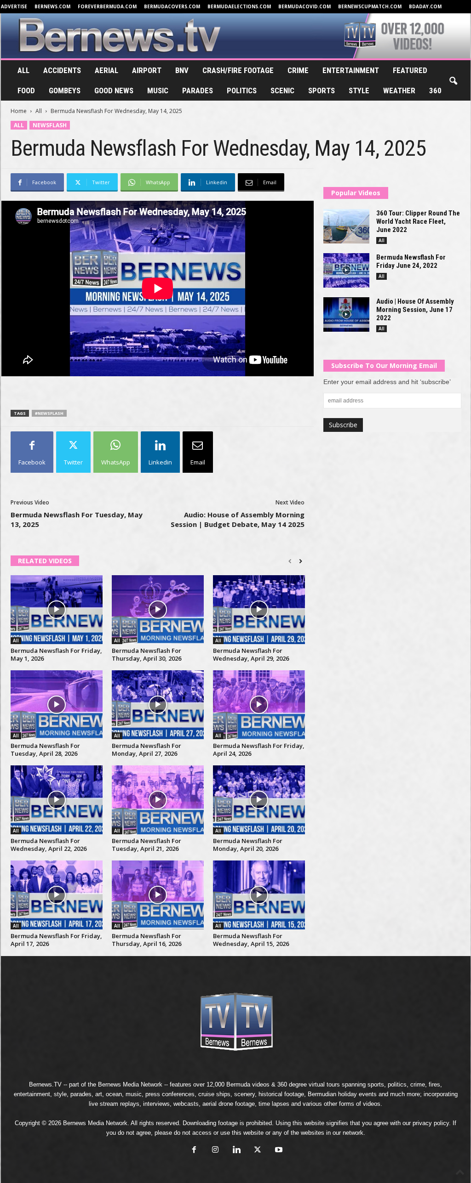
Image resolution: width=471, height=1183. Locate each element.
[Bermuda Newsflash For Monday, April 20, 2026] (259, 799)
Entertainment (350, 70)
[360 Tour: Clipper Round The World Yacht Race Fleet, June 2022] (346, 226)
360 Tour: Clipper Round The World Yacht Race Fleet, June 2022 (418, 221)
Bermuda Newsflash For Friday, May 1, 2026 (56, 654)
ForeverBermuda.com (107, 6)
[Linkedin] (236, 1150)
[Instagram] (215, 1150)
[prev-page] (290, 561)
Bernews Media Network (130, 1084)
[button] (453, 81)
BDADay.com (425, 6)
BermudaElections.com (239, 6)
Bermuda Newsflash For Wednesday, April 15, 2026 (251, 940)
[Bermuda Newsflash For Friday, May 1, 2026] (57, 609)
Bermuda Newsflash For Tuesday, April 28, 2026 (45, 749)
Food (26, 90)
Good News (113, 90)
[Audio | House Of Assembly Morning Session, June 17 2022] (346, 314)
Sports (321, 90)
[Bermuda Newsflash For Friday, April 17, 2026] (57, 894)
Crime (298, 70)
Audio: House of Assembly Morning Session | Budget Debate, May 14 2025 (237, 519)
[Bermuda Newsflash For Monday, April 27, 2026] (158, 704)
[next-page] (300, 561)
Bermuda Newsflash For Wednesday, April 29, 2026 (251, 654)
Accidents (62, 70)
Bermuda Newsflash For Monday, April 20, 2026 (247, 845)
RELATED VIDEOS (45, 560)
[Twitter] (257, 1150)
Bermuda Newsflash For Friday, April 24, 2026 (258, 749)
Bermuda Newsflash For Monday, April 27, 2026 (146, 749)
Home (19, 111)
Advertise (14, 6)
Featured (410, 70)
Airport (146, 70)
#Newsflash (49, 413)
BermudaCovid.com (304, 6)
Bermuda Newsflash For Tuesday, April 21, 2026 (146, 845)
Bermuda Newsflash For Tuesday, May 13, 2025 (77, 519)
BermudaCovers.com (172, 6)
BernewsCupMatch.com (370, 6)
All (23, 70)
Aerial (106, 70)
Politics (242, 90)
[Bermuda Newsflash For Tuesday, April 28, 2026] (57, 704)
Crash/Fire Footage (238, 70)
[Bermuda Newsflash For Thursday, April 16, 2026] (158, 894)
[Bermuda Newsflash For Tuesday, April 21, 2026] (158, 799)
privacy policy (431, 1123)
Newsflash (50, 125)
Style (359, 90)
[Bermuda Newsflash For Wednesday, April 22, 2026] (57, 799)
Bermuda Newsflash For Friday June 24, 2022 (411, 261)
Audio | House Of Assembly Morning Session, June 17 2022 (415, 309)
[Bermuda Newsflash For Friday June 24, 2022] (346, 270)
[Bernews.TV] (236, 35)
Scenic (282, 90)
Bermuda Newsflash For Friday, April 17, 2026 (56, 940)
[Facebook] (194, 1150)
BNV (182, 70)
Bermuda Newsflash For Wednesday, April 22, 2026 (48, 845)
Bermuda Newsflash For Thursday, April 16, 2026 (146, 940)
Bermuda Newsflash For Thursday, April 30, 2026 (146, 654)
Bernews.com (52, 6)
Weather (399, 90)
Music (157, 90)
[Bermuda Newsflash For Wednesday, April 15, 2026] (259, 894)
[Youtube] (277, 1150)
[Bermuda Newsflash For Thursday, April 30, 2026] (158, 609)
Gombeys (64, 90)
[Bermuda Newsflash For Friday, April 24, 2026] (259, 704)
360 (435, 90)
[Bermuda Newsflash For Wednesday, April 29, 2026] (259, 609)
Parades (197, 90)
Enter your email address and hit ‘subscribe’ (387, 381)
